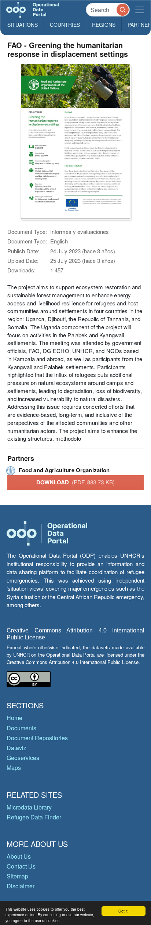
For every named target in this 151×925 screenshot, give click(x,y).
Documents (21, 728)
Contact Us (21, 866)
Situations (22, 24)
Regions (103, 24)
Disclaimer (20, 886)
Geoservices (23, 757)
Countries (65, 24)
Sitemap (17, 876)
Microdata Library (29, 807)
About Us (19, 856)
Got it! (123, 911)
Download (75, 482)
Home (14, 717)
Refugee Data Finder (34, 817)
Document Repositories (37, 738)
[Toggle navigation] (140, 9)
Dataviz (16, 748)
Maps (14, 767)
